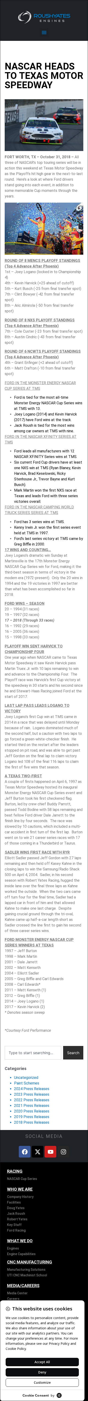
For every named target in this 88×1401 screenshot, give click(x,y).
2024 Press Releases (31, 1089)
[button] (44, 32)
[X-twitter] (37, 1152)
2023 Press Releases (31, 1094)
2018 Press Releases (31, 1122)
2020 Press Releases (31, 1111)
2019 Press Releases (31, 1117)
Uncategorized (26, 1077)
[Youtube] (50, 1152)
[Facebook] (25, 1152)
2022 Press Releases (31, 1100)
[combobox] (33, 1053)
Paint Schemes (26, 1083)
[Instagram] (63, 1152)
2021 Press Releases (31, 1105)
